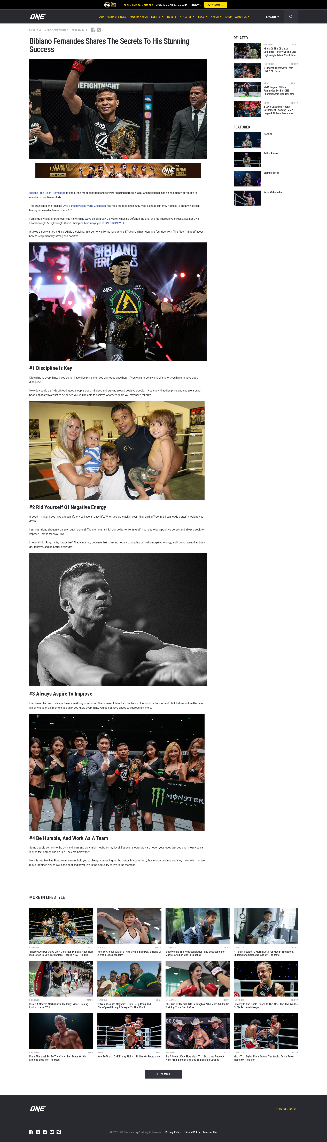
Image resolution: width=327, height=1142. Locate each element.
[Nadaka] (247, 140)
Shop (228, 16)
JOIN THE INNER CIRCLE (112, 16)
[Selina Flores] (247, 159)
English (271, 16)
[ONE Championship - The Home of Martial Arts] (37, 17)
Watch (215, 16)
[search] (291, 16)
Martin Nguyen (92, 223)
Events (155, 16)
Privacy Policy (173, 1132)
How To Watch (138, 16)
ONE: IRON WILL (115, 223)
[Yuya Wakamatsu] (247, 198)
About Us (241, 16)
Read (201, 16)
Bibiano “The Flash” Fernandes (47, 192)
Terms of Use (210, 1132)
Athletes (185, 16)
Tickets (171, 16)
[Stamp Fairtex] (247, 178)
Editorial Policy (191, 1132)
